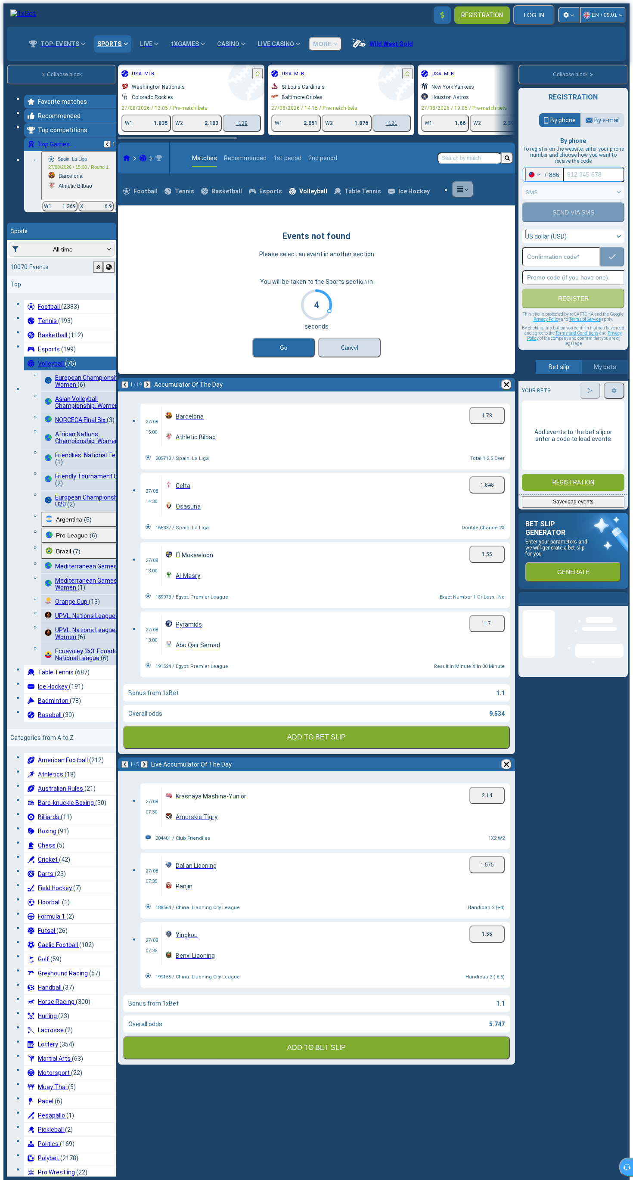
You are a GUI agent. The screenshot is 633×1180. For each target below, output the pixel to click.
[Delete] (506, 384)
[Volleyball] (143, 158)
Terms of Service (585, 319)
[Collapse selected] (98, 267)
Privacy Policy (547, 319)
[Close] (621, 606)
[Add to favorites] (257, 73)
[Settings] (569, 15)
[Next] (147, 384)
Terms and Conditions (577, 333)
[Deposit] (442, 15)
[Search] (507, 158)
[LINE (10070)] (126, 158)
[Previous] (107, 144)
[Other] (463, 189)
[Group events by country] (109, 267)
